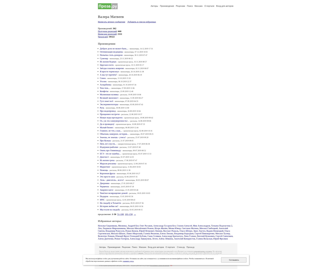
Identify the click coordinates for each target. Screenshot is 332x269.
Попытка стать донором (111, 55)
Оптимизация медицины (111, 52)
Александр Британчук (172, 236)
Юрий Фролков (220, 238)
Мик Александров (201, 225)
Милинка (122, 225)
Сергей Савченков (224, 236)
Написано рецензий (107, 34)
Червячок (104, 186)
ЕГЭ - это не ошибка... (110, 153)
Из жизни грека (107, 160)
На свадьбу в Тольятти (110, 203)
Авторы (154, 6)
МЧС (102, 200)
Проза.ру (190, 247)
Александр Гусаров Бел (164, 225)
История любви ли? (109, 206)
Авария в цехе (106, 190)
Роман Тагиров (122, 238)
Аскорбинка (105, 84)
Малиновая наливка (109, 94)
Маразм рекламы (108, 163)
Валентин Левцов (106, 236)
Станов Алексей (184, 225)
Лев (100, 228)
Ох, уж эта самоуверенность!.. (114, 121)
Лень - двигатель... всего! (112, 180)
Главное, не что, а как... (111, 131)
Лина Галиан (190, 236)
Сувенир (104, 58)
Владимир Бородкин (184, 233)
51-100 (120, 214)
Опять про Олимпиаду (110, 150)
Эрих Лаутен (199, 231)
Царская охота (107, 65)
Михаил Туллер (222, 233)
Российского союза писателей (159, 265)
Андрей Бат (133, 225)
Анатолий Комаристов (184, 238)
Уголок (103, 81)
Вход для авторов (224, 6)
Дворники (104, 183)
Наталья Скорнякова (107, 225)
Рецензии (180, 6)
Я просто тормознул (109, 71)
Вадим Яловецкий (214, 231)
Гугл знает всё (106, 101)
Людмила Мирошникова (114, 228)
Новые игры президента (111, 117)
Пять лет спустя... (108, 144)
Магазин (199, 6)
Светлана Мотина (190, 228)
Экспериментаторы (109, 104)
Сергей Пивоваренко (204, 233)
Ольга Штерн (186, 231)
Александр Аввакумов (140, 238)
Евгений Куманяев (206, 236)
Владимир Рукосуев (115, 231)
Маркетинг (105, 167)
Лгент (155, 238)
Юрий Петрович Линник (150, 231)
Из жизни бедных (108, 61)
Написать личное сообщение (111, 22)
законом (140, 253)
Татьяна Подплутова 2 (221, 225)
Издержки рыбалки (109, 147)
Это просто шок (107, 176)
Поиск (190, 6)
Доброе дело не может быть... (114, 48)
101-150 (129, 214)
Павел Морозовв (134, 233)
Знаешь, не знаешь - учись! (113, 137)
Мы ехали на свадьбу (110, 209)
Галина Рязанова (151, 233)
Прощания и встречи (110, 114)
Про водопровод (108, 111)
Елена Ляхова (166, 233)
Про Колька (105, 140)
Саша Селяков (154, 236)
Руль (102, 108)
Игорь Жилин (161, 228)
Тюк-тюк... (105, 88)
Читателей (103, 37)
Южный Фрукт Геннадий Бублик (130, 236)
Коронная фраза (107, 173)
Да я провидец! (107, 124)
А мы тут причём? (108, 75)
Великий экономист (109, 98)
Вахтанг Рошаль (171, 231)
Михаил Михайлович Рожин (140, 228)
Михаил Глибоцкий (208, 228)
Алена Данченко (105, 238)
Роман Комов (131, 231)
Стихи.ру (181, 247)
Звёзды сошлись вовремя (112, 68)
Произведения (167, 6)
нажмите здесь (128, 261)
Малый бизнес (106, 127)
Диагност (104, 157)
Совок (103, 78)
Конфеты (104, 91)
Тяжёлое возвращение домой (113, 193)
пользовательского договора (202, 251)
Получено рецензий (107, 31)
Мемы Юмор (174, 228)
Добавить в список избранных (141, 22)
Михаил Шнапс (118, 233)
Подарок (104, 196)
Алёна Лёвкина (166, 238)
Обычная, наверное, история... (114, 134)
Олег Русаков (146, 225)
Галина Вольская (204, 238)
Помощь (104, 170)
